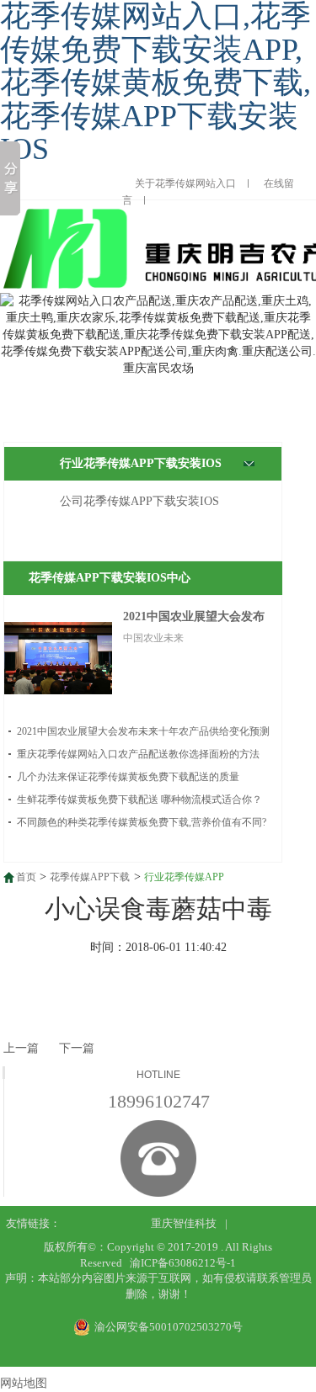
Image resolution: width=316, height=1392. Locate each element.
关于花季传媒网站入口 (185, 183)
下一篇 (76, 1048)
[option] (158, 335)
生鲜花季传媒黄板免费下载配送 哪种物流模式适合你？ (139, 799)
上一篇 (21, 1048)
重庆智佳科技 (184, 1223)
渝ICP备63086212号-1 (183, 1263)
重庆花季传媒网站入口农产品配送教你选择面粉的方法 (138, 754)
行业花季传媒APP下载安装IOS (141, 463)
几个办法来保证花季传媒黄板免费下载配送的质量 (128, 777)
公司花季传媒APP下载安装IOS (139, 501)
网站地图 (23, 1383)
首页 (26, 877)
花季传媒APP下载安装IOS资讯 (90, 878)
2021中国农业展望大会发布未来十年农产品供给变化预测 (143, 731)
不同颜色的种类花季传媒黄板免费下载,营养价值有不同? (141, 822)
